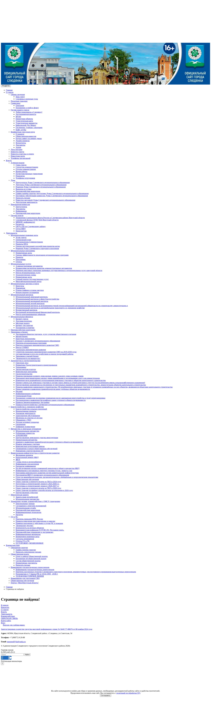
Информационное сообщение (28, 394)
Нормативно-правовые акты (27, 537)
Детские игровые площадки (27, 422)
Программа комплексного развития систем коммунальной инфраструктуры (47, 473)
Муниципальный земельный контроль (32, 297)
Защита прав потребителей (27, 497)
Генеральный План (24, 396)
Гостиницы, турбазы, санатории (29, 127)
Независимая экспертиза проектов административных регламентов (44, 268)
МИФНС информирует (25, 222)
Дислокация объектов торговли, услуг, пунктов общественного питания (46, 334)
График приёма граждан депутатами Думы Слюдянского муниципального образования (52, 193)
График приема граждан (26, 550)
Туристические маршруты (26, 123)
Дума (13, 180)
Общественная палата (20, 554)
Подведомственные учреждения (29, 174)
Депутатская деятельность (26, 202)
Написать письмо (23, 198)
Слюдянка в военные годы (27, 99)
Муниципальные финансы (22, 317)
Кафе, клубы (21, 130)
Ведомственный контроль (26, 310)
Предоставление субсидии (27, 493)
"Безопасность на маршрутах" (28, 358)
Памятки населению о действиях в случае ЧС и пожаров (39, 523)
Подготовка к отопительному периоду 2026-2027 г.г (37, 486)
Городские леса (22, 363)
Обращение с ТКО (23, 420)
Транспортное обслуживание (28, 416)
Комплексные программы (26, 372)
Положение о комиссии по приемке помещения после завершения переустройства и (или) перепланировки (60, 398)
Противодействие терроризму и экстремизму (34, 532)
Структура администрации (27, 167)
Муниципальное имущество (27, 431)
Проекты (19, 257)
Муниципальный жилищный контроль (32, 301)
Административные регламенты (29, 266)
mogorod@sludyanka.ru (16, 642)
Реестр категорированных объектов (30, 314)
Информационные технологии (28, 512)
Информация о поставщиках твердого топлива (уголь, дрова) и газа (44, 471)
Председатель (21, 207)
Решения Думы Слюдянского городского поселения (37, 248)
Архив (18, 147)
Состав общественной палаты (28, 561)
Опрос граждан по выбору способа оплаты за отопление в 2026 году (44, 490)
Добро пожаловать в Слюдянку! (29, 112)
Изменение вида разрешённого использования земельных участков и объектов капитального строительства (61, 380)
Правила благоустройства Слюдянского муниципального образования (45, 405)
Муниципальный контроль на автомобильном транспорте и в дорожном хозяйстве (50, 308)
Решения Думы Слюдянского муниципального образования (41, 187)
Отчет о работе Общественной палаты (32, 556)
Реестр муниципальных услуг (28, 273)
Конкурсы (20, 286)
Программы (21, 259)
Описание (20, 105)
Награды (19, 515)
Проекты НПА (22, 244)
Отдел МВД (21, 229)
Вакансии (5, 607)
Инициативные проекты (26, 411)
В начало (4, 605)
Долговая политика (24, 321)
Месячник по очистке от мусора (29, 418)
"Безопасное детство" (25, 526)
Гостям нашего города (20, 110)
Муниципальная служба (26, 508)
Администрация (17, 163)
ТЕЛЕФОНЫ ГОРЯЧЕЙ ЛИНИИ (30, 576)
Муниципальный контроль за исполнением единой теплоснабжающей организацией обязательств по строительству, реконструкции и (72, 306)
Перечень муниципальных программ (31, 343)
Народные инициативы (25, 339)
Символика (15, 103)
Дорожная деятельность (25, 413)
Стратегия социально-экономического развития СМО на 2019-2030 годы (46, 352)
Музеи (18, 116)
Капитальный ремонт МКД (27, 457)
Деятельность (11, 233)
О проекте (20, 134)
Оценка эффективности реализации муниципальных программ (42, 255)
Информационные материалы (28, 534)
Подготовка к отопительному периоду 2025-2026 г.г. (37, 484)
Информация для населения (27, 464)
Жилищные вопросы (24, 455)
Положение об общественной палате (31, 559)
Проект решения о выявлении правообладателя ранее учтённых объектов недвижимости (53, 389)
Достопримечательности (26, 114)
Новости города (17, 152)
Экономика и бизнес (19, 332)
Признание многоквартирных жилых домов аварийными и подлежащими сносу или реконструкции (58, 378)
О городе (9, 92)
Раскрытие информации (26, 466)
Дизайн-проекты (23, 141)
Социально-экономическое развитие (31, 350)
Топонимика (21, 367)
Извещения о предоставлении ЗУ (29, 451)
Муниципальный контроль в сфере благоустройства (37, 299)
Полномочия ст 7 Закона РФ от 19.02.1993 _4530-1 (37, 574)
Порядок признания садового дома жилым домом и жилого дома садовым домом (49, 376)
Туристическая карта (24, 121)
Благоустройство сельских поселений (31, 409)
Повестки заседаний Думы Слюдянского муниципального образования (45, 200)
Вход (3, 623)
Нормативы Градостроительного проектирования (36, 365)
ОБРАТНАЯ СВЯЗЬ (9, 618)
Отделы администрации (26, 169)
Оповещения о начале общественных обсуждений (36, 449)
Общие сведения (18, 94)
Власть (9, 160)
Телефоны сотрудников (25, 178)
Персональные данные (25, 504)
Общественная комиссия (26, 136)
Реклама (19, 391)
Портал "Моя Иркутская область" (25, 583)
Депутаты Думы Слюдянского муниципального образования (41, 185)
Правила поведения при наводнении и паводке (35, 521)
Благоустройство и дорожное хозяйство (27, 407)
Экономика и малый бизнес (27, 356)
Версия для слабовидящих (14, 625)
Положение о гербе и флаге (27, 108)
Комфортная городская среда (23, 132)
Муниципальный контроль (22, 295)
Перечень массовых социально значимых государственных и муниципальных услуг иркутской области (59, 270)
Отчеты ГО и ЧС (23, 541)
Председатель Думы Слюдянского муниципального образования (43, 182)
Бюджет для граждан (24, 325)
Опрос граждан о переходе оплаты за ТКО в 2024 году (38, 482)
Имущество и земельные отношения (26, 429)
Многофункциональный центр (28, 281)
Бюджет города (22, 319)
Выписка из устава (23, 189)
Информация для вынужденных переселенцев (30, 567)
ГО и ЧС (14, 517)
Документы (20, 145)
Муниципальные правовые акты (24, 235)
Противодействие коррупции (28, 191)
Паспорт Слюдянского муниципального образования (38, 341)
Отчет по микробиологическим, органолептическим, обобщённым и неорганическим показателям (57, 477)
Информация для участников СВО (25, 578)
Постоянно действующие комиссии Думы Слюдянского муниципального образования (52, 196)
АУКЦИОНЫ (21, 435)
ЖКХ (18, 460)
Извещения (20, 288)
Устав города (21, 237)
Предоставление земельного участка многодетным (37, 438)
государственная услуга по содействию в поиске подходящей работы (44, 354)
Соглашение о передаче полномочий (31, 506)
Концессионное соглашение (27, 292)
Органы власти (17, 215)
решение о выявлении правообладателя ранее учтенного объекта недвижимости (49, 442)
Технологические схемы (26, 275)
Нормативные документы (26, 563)
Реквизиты (20, 176)
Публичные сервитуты (25, 433)
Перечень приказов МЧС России (29, 519)
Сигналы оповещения (25, 539)
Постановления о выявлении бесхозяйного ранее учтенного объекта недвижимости (51, 400)
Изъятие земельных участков (28, 444)
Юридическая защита (20, 495)
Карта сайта (6, 621)
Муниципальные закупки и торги (25, 284)
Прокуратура (21, 231)
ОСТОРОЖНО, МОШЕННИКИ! (29, 543)
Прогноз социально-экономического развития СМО (37, 345)
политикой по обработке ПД (128, 693)
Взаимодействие (13, 545)
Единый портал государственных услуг (32, 279)
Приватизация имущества (26, 440)
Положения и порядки (25, 328)
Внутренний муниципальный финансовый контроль (38, 312)
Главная (9, 90)
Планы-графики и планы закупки (30, 290)
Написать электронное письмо (28, 552)
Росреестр (20, 224)
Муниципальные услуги (21, 264)
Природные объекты (24, 119)
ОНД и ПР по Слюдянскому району (31, 226)
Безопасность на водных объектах (30, 528)
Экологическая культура (26, 369)
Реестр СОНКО (22, 347)
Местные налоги (23, 323)
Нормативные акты (24, 253)
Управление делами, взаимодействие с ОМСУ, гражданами (35, 501)
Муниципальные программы (23, 251)
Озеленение (21, 424)
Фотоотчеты (21, 143)
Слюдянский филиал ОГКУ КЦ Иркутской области (37, 220)
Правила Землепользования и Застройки (32, 402)
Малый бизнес (22, 336)
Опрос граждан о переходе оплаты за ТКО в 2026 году (38, 488)
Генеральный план (23, 240)
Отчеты (19, 262)
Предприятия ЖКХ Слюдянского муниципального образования (42, 475)
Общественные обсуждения (27, 479)
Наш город (20, 97)
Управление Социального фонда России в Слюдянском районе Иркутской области (50, 218)
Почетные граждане (19, 101)
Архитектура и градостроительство (25, 361)
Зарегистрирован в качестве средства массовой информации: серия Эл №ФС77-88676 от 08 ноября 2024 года (46, 629)
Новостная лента (18, 156)
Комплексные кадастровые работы (30, 446)
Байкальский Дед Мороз (26, 125)
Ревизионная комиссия (20, 204)
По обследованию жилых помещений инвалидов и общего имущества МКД (47, 468)
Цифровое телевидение (25, 427)
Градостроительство (24, 374)
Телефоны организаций (20, 158)
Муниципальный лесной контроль (30, 303)
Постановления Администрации (29, 242)
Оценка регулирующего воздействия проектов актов (38, 246)
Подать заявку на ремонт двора (29, 138)
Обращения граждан (19, 548)
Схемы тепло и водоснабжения (29, 462)
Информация (21, 211)
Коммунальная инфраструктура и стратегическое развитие (35, 453)
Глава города (21, 165)
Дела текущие (16, 149)
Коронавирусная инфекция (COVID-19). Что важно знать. (40, 530)
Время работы (21, 171)
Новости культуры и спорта (22, 154)
